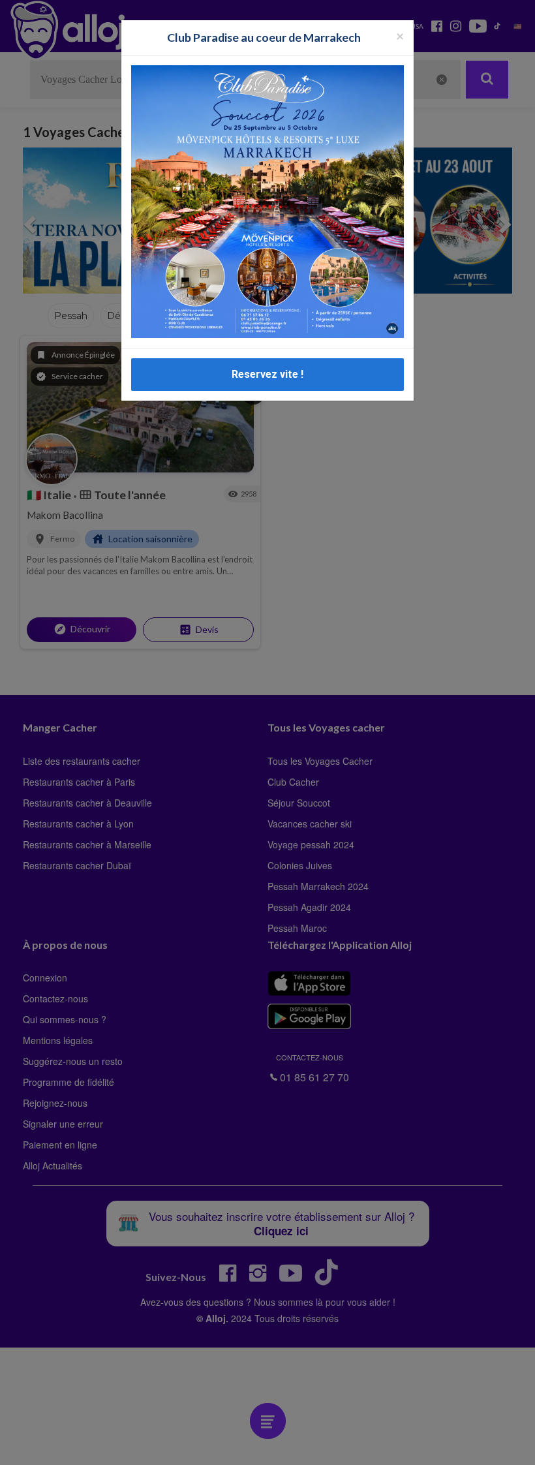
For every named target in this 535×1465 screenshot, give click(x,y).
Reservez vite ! (267, 374)
